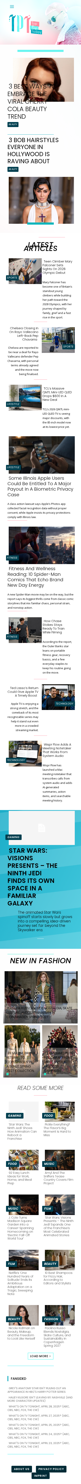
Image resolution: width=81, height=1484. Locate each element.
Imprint (40, 1476)
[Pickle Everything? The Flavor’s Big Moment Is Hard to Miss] (59, 1111)
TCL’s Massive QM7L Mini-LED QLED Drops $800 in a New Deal (57, 394)
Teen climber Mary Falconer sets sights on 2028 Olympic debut (57, 267)
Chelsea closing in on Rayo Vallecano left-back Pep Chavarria (23, 334)
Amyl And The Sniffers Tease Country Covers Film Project (58, 1178)
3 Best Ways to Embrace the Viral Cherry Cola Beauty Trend (31, 101)
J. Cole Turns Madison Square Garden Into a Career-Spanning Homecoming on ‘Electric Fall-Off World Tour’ (20, 1228)
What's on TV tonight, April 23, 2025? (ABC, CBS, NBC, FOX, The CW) (38, 1445)
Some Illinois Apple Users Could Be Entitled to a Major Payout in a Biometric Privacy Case (40, 486)
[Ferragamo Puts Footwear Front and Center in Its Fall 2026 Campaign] (59, 1051)
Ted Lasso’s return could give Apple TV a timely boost (22, 692)
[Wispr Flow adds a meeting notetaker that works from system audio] (23, 753)
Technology (65, 703)
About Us (21, 1469)
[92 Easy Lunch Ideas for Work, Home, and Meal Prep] (22, 1159)
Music (49, 1164)
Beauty (13, 124)
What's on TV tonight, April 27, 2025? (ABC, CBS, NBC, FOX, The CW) (38, 1417)
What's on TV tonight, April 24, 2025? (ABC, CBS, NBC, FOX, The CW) (38, 1436)
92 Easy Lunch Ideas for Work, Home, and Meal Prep (19, 1178)
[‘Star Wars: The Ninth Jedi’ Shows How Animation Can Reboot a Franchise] (22, 1111)
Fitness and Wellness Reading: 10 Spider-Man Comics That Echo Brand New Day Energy (35, 576)
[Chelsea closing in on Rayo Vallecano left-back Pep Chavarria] (57, 339)
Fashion (51, 1319)
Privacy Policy (51, 1469)
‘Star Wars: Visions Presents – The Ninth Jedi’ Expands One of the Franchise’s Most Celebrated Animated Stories (59, 1226)
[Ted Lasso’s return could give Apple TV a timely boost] (57, 696)
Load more (39, 1356)
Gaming (13, 837)
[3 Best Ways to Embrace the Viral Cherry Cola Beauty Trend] (42, 79)
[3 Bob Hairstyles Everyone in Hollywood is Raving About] (40, 199)
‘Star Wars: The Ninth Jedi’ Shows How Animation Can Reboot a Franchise (22, 1131)
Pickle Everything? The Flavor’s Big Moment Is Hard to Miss (57, 1129)
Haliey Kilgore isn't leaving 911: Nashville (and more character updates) (40, 1399)
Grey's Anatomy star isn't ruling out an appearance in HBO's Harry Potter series (36, 1390)
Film (47, 1208)
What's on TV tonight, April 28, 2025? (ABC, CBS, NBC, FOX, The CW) (38, 1408)
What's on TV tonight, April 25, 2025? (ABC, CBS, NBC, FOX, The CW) (38, 1426)
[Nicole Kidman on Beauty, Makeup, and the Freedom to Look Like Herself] (22, 1314)
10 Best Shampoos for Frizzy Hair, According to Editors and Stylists (58, 1278)
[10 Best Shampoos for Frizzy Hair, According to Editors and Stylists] (59, 1259)
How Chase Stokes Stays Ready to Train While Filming (54, 626)
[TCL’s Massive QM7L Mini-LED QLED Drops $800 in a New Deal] (23, 397)
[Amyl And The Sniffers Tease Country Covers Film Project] (59, 1159)
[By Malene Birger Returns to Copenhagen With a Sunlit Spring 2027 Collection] (21, 1051)
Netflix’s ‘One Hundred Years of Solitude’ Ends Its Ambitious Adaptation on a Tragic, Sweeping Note (20, 1283)
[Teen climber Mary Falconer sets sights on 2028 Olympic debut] (23, 270)
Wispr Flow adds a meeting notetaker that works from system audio (57, 750)
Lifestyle (13, 404)
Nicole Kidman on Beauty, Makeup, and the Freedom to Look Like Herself (21, 1333)
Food (48, 1116)
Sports (12, 277)
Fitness (12, 557)
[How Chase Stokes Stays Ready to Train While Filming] (23, 629)
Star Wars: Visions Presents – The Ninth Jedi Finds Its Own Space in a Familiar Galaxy (32, 877)
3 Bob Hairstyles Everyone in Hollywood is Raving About (33, 150)
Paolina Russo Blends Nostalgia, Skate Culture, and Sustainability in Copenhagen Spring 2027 (57, 1337)
